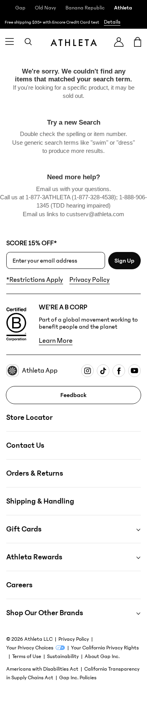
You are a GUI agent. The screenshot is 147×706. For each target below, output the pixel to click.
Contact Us (25, 445)
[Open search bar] (28, 41)
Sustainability (63, 656)
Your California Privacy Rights (105, 648)
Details (112, 22)
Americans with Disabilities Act (42, 669)
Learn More (56, 341)
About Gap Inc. (102, 656)
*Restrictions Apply (34, 280)
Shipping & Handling (40, 501)
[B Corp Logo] (16, 324)
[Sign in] (118, 42)
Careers (19, 585)
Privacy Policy (89, 280)
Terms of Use (26, 656)
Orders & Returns (34, 473)
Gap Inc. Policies (77, 678)
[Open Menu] (9, 42)
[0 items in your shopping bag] (137, 41)
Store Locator (29, 417)
